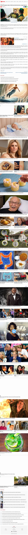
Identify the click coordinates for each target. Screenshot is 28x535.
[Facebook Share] (24, 6)
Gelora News (15, 533)
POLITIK (9, 1)
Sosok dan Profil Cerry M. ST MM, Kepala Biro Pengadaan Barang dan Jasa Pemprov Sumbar (13, 519)
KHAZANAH (20, 1)
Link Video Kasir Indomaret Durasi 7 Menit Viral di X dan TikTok (9, 522)
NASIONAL (15, 1)
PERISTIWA (12, 1)
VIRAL (22, 1)
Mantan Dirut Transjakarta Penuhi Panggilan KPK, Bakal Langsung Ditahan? (21, 73)
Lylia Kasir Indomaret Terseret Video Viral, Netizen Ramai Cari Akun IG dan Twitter (12, 516)
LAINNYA (25, 1)
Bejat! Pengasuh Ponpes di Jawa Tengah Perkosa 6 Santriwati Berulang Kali (7, 72)
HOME (6, 1)
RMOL (3, 70)
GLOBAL (17, 1)
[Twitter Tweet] (25, 6)
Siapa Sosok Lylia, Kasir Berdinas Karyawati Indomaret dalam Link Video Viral (11, 513)
